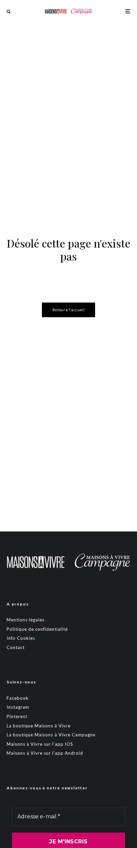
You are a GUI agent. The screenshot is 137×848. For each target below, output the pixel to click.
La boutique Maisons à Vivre (38, 725)
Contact (16, 647)
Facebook (18, 698)
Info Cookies (21, 638)
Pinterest (17, 716)
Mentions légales (26, 619)
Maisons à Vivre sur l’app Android (45, 753)
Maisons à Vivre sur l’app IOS (40, 744)
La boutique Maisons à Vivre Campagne (51, 734)
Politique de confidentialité (37, 629)
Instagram (18, 707)
